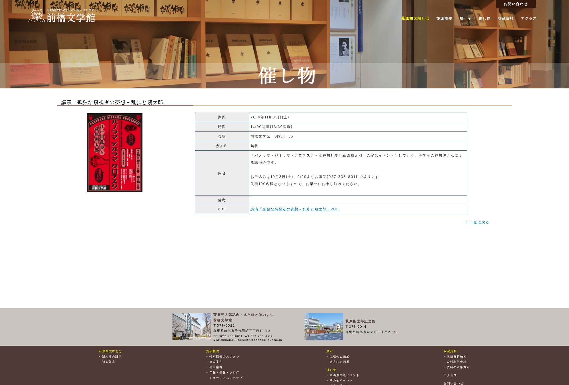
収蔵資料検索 (457, 356)
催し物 (485, 18)
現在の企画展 (340, 356)
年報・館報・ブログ (224, 372)
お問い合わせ (454, 383)
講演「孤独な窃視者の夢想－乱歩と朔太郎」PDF (294, 209)
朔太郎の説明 (112, 356)
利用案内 (216, 367)
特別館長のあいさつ (224, 356)
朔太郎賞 (108, 361)
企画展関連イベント (345, 375)
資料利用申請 (457, 361)
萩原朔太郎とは (415, 18)
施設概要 (445, 18)
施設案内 (216, 361)
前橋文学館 (61, 15)
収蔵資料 (506, 18)
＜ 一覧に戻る (476, 222)
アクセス (529, 18)
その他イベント (341, 380)
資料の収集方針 (458, 367)
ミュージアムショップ (226, 377)
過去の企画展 (340, 361)
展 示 (466, 18)
